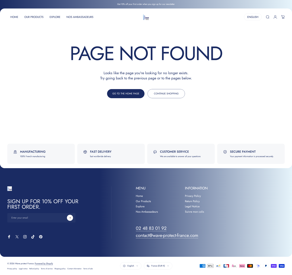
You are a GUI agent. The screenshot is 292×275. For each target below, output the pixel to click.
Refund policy (34, 268)
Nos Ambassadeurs (147, 212)
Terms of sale (88, 268)
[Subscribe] (70, 218)
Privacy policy (12, 268)
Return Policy (192, 201)
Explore (140, 206)
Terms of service (47, 268)
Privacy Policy (193, 196)
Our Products (143, 201)
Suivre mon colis (194, 212)
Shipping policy (60, 268)
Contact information (74, 268)
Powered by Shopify (44, 263)
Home (139, 196)
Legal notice (23, 268)
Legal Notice (192, 206)
